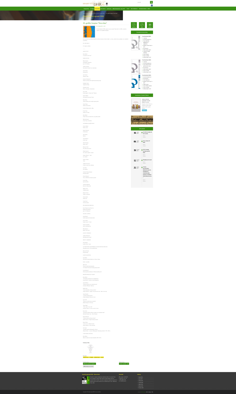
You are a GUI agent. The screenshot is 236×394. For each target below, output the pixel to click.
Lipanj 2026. (140, 378)
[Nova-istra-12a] (90, 348)
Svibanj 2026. (140, 380)
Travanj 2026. (140, 382)
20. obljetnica (91, 357)
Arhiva (139, 374)
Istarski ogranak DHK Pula (87, 13)
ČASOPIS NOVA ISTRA (142, 32)
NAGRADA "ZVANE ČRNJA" (142, 95)
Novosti (97, 8)
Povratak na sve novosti (89, 366)
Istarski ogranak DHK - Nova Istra (91, 374)
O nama (92, 8)
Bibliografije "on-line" (119, 8)
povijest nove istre (86, 357)
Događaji (103, 8)
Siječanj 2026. (140, 386)
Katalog (109, 8)
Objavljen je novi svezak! (147, 159)
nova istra (102, 357)
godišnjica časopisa (97, 357)
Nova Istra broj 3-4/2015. (146, 36)
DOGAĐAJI (142, 128)
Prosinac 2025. (141, 387)
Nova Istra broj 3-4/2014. (146, 75)
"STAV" (128, 8)
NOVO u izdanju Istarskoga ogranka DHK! (146, 151)
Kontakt (121, 374)
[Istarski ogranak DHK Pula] (100, 3)
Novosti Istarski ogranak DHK (99, 13)
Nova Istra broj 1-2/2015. (146, 59)
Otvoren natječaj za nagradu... (90, 363)
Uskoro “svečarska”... (124, 363)
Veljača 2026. (140, 384)
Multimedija (134, 8)
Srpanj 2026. (140, 377)
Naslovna (86, 8)
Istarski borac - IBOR (144, 8)
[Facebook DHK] (152, 5)
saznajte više (144, 110)
